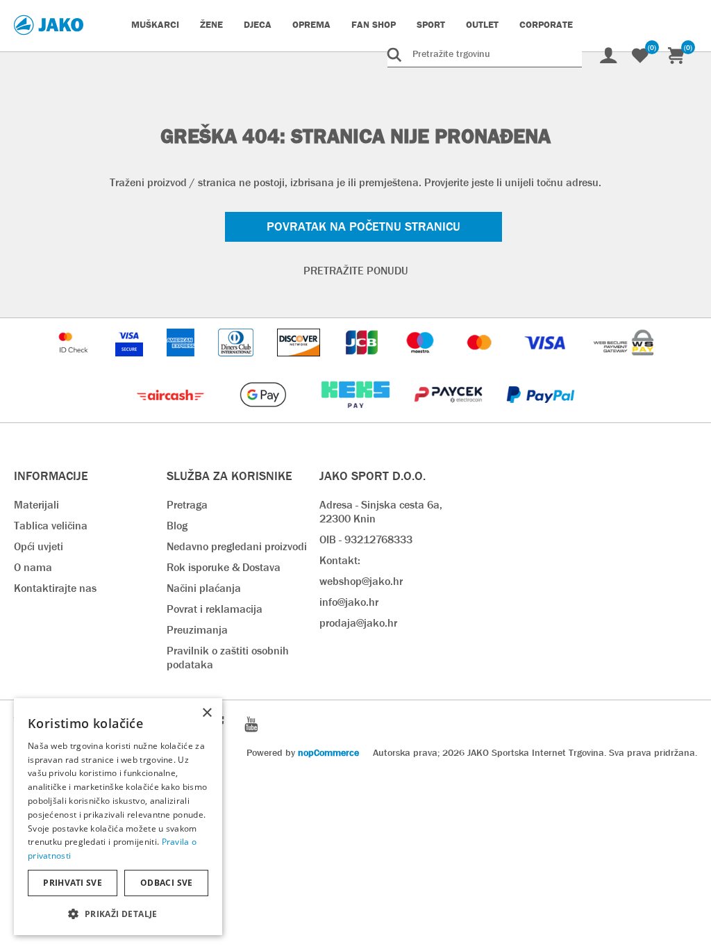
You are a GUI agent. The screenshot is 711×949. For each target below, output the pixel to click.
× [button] (206, 713)
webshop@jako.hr (361, 581)
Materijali (36, 504)
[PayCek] (449, 415)
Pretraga (187, 504)
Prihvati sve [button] (72, 883)
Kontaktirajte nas (55, 588)
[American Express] (182, 363)
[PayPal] (540, 415)
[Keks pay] (356, 415)
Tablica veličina (50, 525)
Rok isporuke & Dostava (224, 567)
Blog (177, 525)
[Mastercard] (481, 363)
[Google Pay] (264, 415)
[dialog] (118, 816)
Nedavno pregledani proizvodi (237, 546)
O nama (33, 567)
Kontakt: (339, 560)
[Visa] (546, 363)
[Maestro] (421, 363)
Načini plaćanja (204, 588)
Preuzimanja (197, 629)
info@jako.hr (348, 602)
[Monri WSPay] (623, 363)
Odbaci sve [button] (166, 883)
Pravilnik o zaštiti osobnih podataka (228, 657)
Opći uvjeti (38, 546)
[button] (118, 913)
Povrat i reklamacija (214, 609)
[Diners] (237, 363)
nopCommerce (328, 752)
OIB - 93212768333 (365, 539)
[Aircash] (172, 415)
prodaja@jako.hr (358, 623)
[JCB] (363, 363)
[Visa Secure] (130, 363)
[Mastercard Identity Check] (75, 363)
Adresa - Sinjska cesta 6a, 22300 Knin (380, 511)
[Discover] (300, 363)
